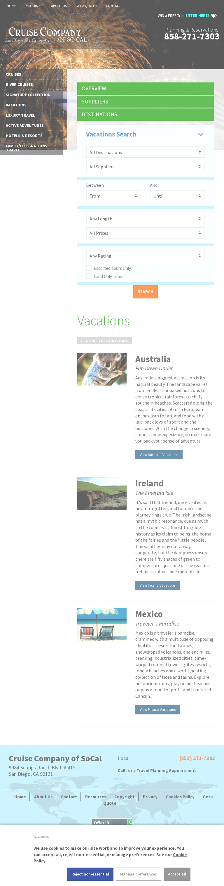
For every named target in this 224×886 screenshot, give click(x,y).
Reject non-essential (90, 874)
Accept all (177, 874)
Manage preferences (138, 874)
